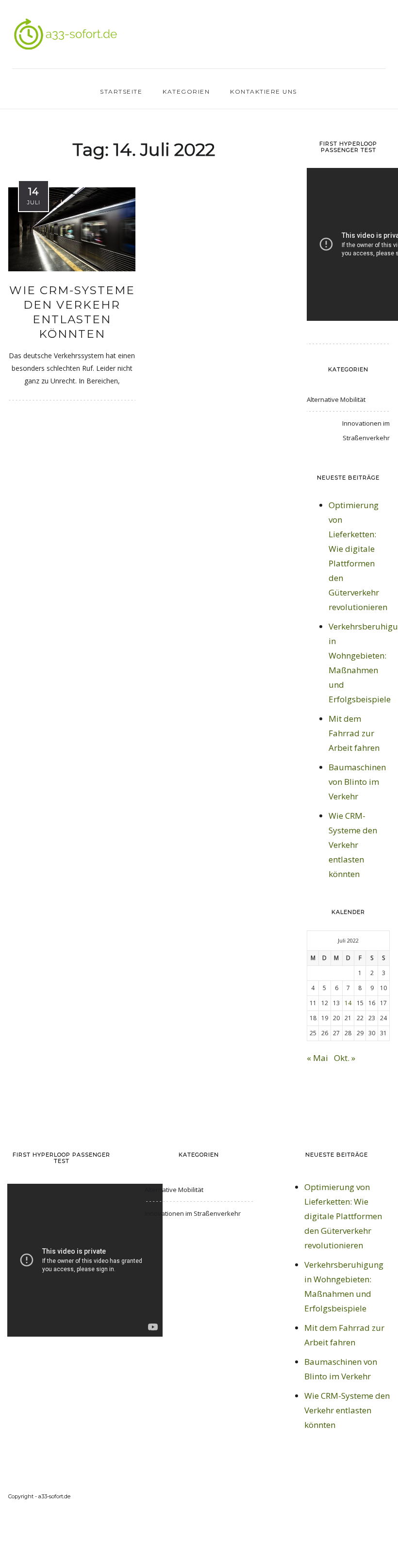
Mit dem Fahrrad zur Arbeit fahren (354, 733)
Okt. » (344, 1057)
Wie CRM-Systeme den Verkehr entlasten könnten (72, 312)
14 (348, 1003)
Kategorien (186, 91)
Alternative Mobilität (336, 399)
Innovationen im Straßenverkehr (366, 430)
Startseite (121, 91)
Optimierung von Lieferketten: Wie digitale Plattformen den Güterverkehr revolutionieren (343, 1216)
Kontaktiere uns (263, 91)
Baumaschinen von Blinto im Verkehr (357, 782)
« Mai (317, 1057)
